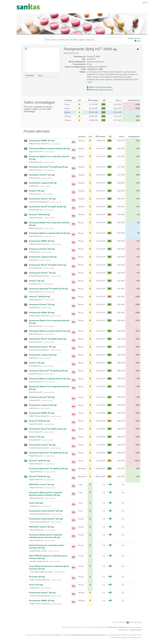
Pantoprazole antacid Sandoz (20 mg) (46, 511)
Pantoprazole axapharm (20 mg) (43, 183)
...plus (89, 82)
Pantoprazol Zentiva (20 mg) (42, 175)
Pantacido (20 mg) (37, 577)
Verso (40, 75)
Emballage (29, 75)
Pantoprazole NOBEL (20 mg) (41, 141)
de (144, 2)
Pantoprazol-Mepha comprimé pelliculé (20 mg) (49, 148)
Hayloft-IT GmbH (136, 630)
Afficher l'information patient (100, 87)
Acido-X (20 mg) (36, 503)
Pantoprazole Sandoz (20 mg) (42, 199)
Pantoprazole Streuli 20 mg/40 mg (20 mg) (47, 207)
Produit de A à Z (134, 38)
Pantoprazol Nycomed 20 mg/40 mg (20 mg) (48, 167)
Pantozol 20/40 (93, 56)
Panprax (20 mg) (36, 191)
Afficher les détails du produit (101, 90)
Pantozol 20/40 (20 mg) (39, 215)
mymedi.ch (122, 627)
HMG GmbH (112, 627)
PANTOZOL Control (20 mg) (41, 484)
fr (145, 2)
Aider (138, 41)
